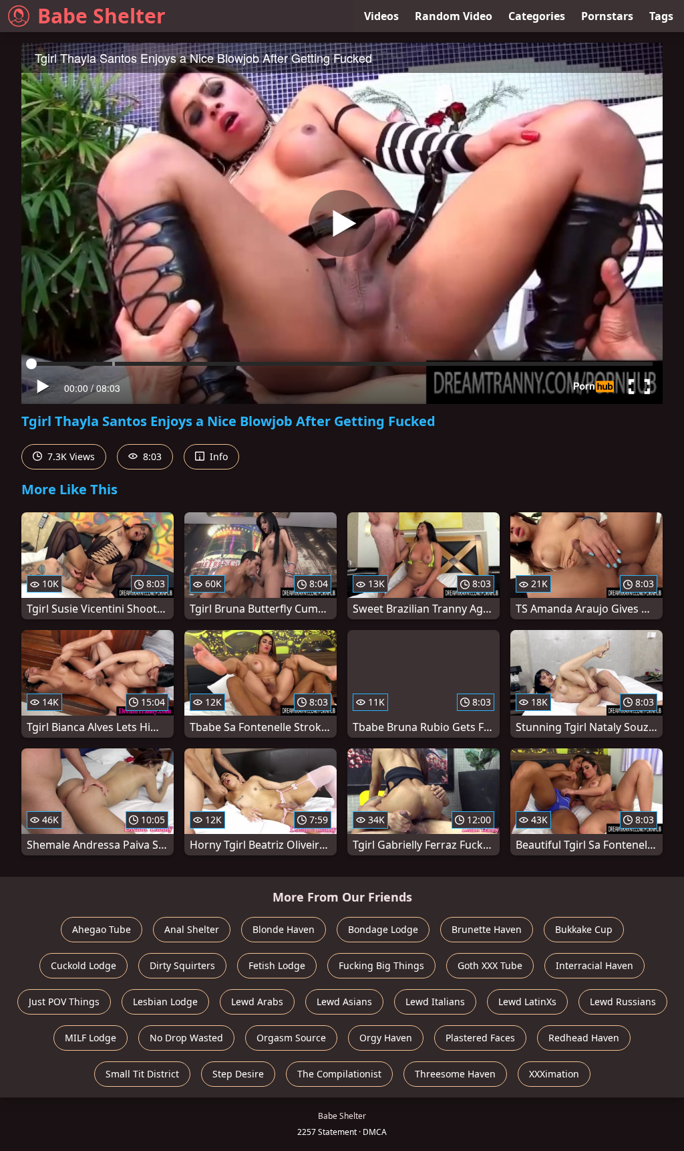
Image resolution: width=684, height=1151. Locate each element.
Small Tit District (142, 1073)
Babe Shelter (101, 15)
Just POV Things (64, 1001)
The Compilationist (339, 1073)
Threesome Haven (455, 1073)
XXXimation (554, 1073)
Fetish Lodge (276, 965)
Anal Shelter (191, 929)
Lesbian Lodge (165, 1001)
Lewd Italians (435, 1001)
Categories (536, 16)
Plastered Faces (480, 1037)
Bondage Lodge (383, 929)
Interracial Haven (594, 965)
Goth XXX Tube (490, 965)
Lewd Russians (623, 1001)
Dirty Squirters (182, 965)
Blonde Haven (283, 929)
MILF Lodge (90, 1037)
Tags (661, 16)
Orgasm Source (291, 1037)
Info (217, 456)
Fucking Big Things (381, 965)
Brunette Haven (487, 929)
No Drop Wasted (186, 1037)
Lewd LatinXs (527, 1001)
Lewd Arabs (257, 1001)
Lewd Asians (344, 1001)
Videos (381, 16)
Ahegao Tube (101, 929)
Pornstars (607, 16)
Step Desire (238, 1073)
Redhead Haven (583, 1037)
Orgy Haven (385, 1037)
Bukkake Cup (584, 929)
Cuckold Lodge (83, 965)
